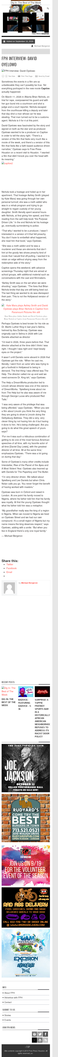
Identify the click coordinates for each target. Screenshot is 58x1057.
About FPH (9, 992)
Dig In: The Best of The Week (26, 2)
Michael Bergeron (42, 46)
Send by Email (44, 76)
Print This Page (27, 76)
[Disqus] (26, 636)
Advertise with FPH (13, 997)
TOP (27, 1046)
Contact (8, 1002)
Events (7, 1019)
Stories (7, 1015)
